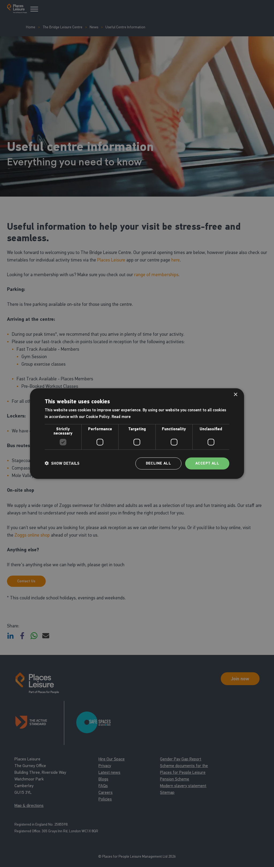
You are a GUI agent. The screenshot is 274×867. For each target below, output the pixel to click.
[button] (62, 463)
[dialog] (137, 433)
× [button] (235, 395)
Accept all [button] (207, 463)
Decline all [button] (158, 463)
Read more (121, 416)
